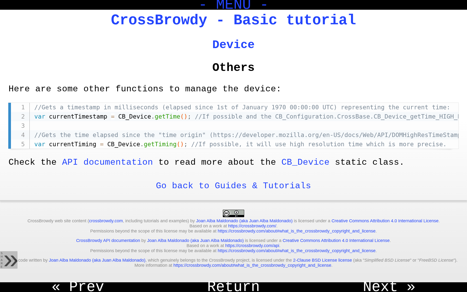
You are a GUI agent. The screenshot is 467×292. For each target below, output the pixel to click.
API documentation (107, 162)
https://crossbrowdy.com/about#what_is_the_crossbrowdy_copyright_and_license (297, 231)
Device (233, 45)
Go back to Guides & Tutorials (233, 186)
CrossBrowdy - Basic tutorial (233, 20)
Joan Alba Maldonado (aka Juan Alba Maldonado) (244, 220)
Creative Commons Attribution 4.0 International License (385, 220)
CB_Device (305, 162)
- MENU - (233, 5)
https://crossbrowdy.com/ (252, 225)
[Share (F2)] (9, 260)
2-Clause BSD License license (322, 260)
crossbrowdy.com (106, 220)
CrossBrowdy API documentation (108, 240)
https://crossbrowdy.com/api (252, 245)
